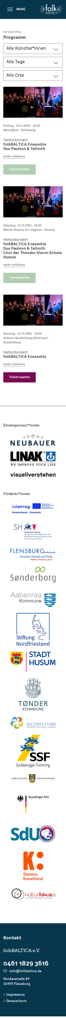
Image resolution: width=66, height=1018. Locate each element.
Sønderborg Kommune (33, 577)
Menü (20, 9)
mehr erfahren (14, 156)
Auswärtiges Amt (33, 804)
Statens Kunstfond (33, 865)
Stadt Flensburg (33, 555)
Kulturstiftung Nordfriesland (33, 629)
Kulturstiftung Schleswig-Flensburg (33, 722)
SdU (33, 834)
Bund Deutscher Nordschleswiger (33, 778)
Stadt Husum (33, 662)
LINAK (33, 459)
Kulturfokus (33, 893)
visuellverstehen (33, 474)
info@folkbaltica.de (25, 971)
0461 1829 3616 (26, 964)
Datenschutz (16, 1001)
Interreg (33, 508)
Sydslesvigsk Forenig (33, 751)
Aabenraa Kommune (33, 599)
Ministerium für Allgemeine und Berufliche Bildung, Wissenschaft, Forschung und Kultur (33, 532)
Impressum (15, 994)
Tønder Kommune (33, 694)
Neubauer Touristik (33, 440)
